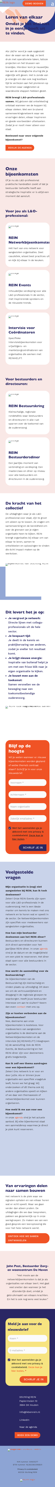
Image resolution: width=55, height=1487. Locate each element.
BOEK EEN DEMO (27, 1435)
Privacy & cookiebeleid (28, 1469)
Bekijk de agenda (20, 147)
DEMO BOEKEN (34, 3)
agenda (44, 948)
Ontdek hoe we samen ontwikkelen (23, 1238)
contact (21, 1006)
